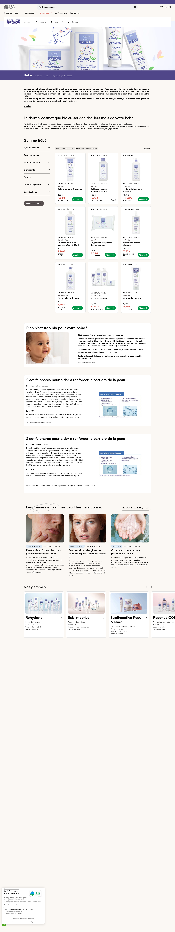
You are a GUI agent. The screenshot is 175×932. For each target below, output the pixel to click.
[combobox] (87, 7)
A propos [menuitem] (27, 22)
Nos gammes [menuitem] (56, 22)
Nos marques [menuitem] (29, 13)
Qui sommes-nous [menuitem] (11, 13)
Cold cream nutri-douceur (70, 189)
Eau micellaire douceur (69, 298)
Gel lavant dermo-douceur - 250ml (99, 190)
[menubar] (87, 13)
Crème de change (132, 298)
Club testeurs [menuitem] (75, 13)
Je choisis (13, 922)
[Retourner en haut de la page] (168, 652)
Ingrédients (29, 170)
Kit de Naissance (99, 298)
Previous (146, 587)
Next (150, 587)
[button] (4, 924)
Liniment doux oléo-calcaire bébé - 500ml (68, 243)
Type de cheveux (32, 162)
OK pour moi (34, 922)
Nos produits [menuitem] (41, 22)
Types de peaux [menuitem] (73, 22)
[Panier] (170, 7)
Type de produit (31, 147)
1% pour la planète (32, 184)
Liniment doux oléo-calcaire (132, 190)
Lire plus (27, 106)
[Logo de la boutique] (9, 7)
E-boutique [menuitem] (44, 13)
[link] (162, 7)
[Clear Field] (135, 7)
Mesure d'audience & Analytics (14, 913)
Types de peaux (31, 155)
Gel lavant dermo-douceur (132, 243)
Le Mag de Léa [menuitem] (61, 13)
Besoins (27, 177)
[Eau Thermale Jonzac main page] (13, 22)
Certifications (30, 192)
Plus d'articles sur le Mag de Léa (135, 508)
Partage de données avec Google (15, 911)
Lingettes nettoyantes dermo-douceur (101, 243)
